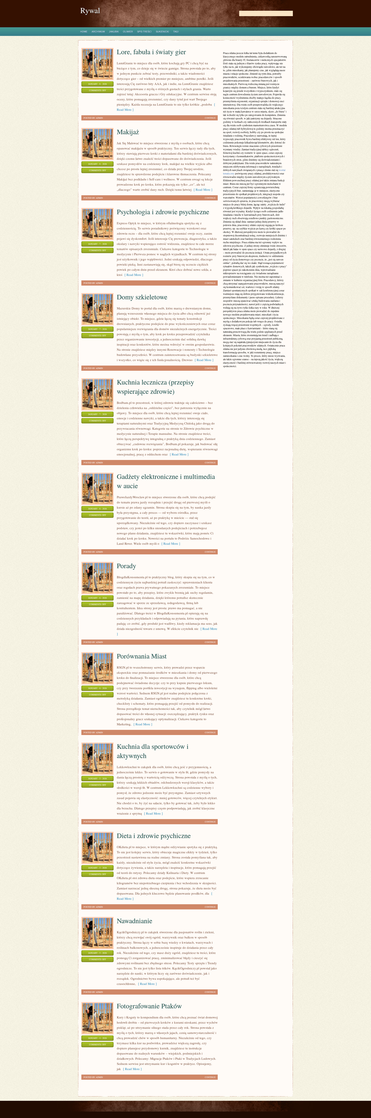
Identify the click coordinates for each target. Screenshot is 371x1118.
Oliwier (128, 31)
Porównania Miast (142, 655)
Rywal (90, 10)
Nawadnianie (134, 920)
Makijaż (128, 131)
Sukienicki (162, 31)
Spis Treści (144, 31)
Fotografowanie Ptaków (149, 1005)
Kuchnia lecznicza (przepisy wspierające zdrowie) (155, 386)
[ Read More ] (202, 189)
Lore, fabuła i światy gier (151, 51)
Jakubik (114, 31)
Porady (126, 565)
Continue (210, 117)
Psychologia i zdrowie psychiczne (163, 211)
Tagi (176, 31)
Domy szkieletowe (142, 296)
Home (83, 31)
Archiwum (98, 31)
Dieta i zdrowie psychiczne (154, 835)
